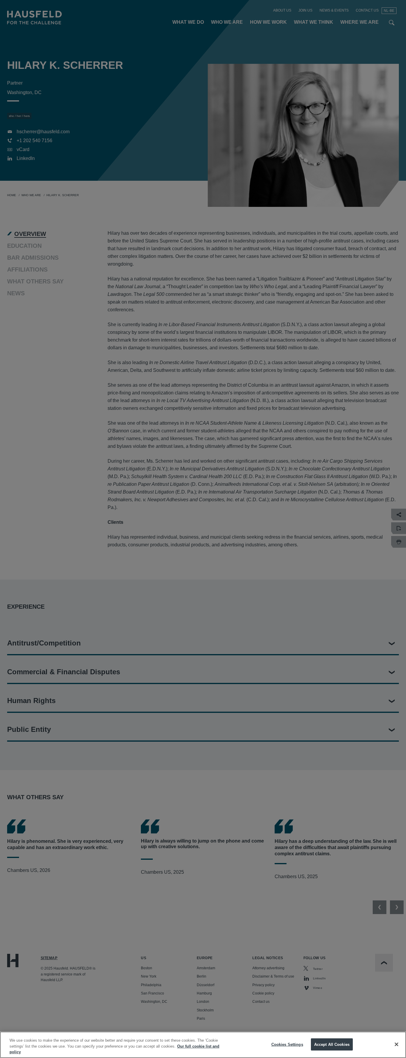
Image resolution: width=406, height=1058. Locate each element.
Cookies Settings (287, 1044)
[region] (203, 1045)
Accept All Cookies (332, 1044)
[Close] (396, 1044)
